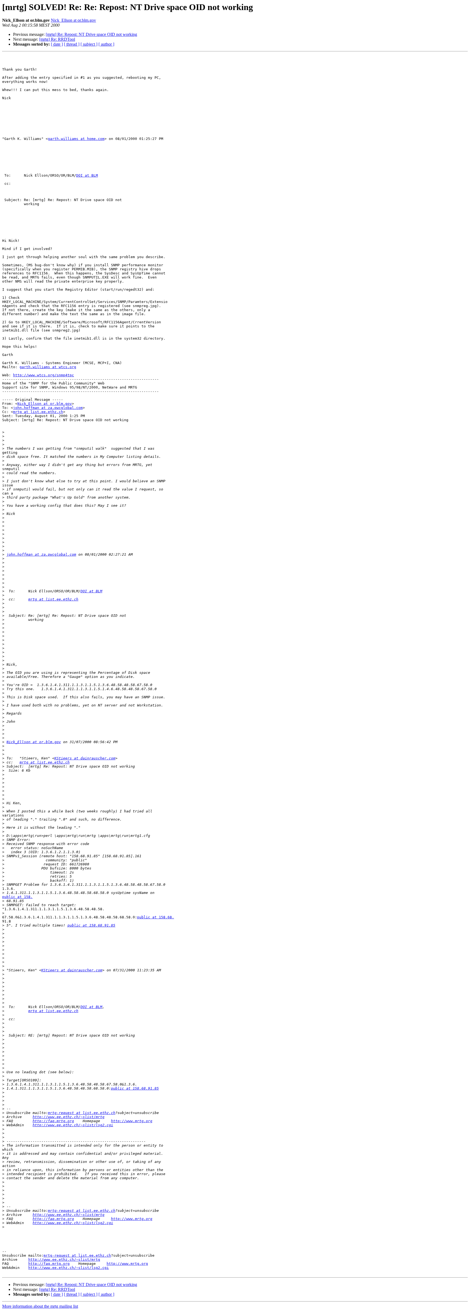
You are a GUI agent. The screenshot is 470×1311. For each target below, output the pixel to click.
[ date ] (57, 44)
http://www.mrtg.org (131, 1121)
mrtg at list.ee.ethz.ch (38, 412)
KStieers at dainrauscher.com (84, 758)
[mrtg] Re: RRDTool (57, 39)
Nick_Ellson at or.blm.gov (73, 20)
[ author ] (106, 44)
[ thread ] (71, 44)
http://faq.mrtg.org (53, 1121)
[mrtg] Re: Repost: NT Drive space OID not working (91, 34)
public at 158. (17, 897)
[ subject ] (89, 44)
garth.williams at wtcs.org (48, 367)
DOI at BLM (87, 175)
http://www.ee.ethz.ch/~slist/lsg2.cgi (73, 1125)
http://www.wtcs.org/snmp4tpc (43, 375)
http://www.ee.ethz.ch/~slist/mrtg (68, 1117)
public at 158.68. (155, 917)
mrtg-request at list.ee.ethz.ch (81, 1113)
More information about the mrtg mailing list (40, 1306)
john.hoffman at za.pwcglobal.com (48, 408)
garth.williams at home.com (76, 139)
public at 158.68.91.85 (91, 925)
